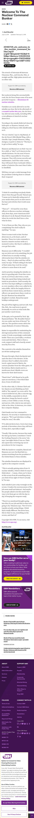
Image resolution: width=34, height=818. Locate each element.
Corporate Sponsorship (21, 678)
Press (3, 681)
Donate (27, 3)
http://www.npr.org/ (9, 522)
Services (4, 674)
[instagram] (18, 723)
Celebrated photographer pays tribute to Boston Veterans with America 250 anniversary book (17, 650)
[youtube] (22, 723)
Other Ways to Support (21, 689)
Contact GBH (21, 703)
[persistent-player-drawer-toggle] (32, 815)
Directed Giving (22, 682)
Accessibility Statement (6, 714)
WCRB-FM (5, 747)
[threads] (27, 724)
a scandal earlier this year (11, 111)
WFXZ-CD (5, 740)
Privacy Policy (6, 710)
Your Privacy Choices (14, 814)
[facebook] (29, 724)
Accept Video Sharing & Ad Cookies (14, 803)
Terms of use (6, 703)
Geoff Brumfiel (8, 32)
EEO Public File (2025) (6, 723)
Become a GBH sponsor (17, 89)
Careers (4, 677)
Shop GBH (20, 694)
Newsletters (20, 714)
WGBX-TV (5, 737)
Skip (14, 808)
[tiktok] (20, 724)
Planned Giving (22, 686)
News (4, 9)
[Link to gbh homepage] (9, 3)
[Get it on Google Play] (27, 549)
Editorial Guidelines (8, 707)
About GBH (5, 667)
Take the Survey (12, 578)
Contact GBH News (23, 707)
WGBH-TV (5, 734)
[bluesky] (25, 724)
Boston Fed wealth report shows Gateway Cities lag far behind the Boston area (17, 623)
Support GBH (21, 667)
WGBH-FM (5, 744)
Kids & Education (7, 670)
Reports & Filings (7, 719)
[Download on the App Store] (17, 549)
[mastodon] (27, 733)
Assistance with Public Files (7, 728)
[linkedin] (18, 727)
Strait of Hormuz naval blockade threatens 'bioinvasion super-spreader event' (16, 639)
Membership (21, 674)
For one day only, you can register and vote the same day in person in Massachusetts (16, 631)
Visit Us (19, 717)
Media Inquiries (22, 710)
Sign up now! (11, 605)
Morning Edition (9, 644)
